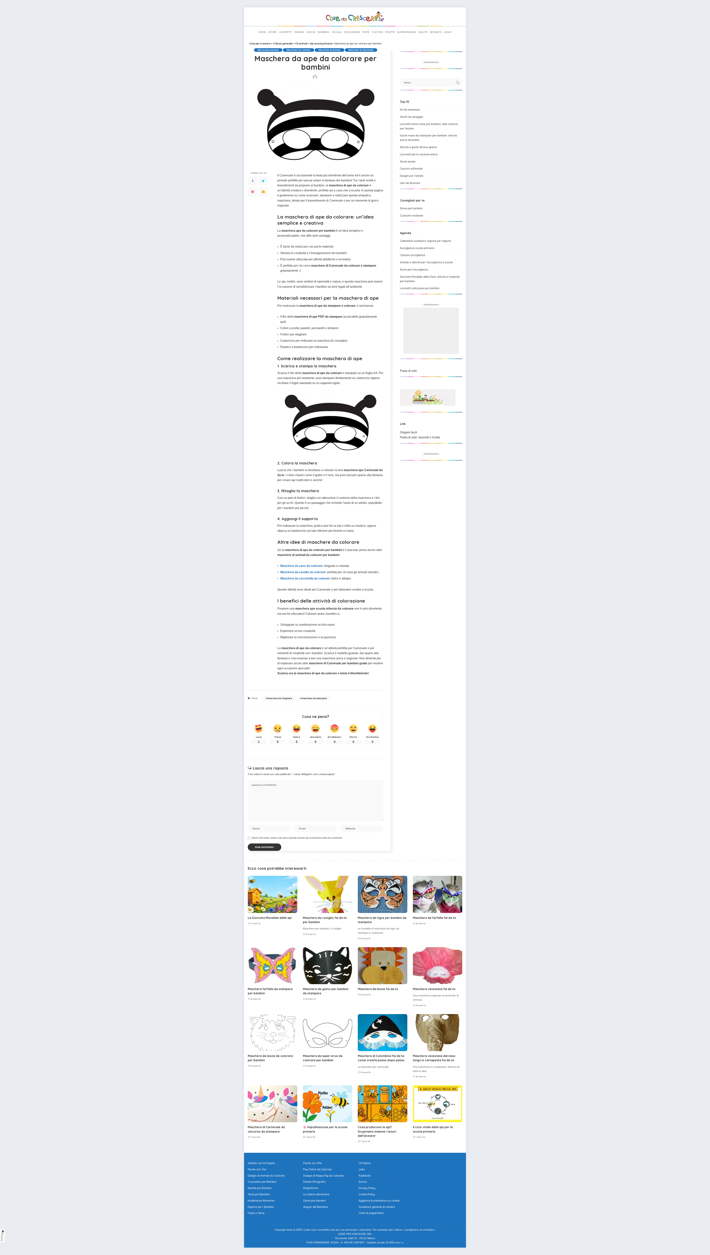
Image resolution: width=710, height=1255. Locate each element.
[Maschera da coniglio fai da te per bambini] (327, 894)
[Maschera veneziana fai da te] (437, 965)
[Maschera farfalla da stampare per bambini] (272, 965)
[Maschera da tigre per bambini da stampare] (382, 894)
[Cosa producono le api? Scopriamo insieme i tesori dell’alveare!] (382, 1103)
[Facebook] (252, 181)
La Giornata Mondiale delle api (270, 918)
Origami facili (408, 432)
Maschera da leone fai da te (378, 989)
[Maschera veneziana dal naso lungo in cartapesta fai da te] (437, 1032)
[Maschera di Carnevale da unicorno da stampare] (272, 1103)
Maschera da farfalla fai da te (434, 918)
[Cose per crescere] (355, 16)
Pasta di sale (408, 370)
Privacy (2, 1237)
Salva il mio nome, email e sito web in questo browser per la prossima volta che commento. (297, 838)
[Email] (263, 191)
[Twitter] (263, 181)
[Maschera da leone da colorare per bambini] (272, 1032)
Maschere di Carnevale (361, 50)
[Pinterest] (252, 191)
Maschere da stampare (314, 698)
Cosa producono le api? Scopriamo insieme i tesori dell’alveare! (377, 1131)
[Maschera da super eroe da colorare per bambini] (327, 1032)
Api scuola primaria (268, 50)
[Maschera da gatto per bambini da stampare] (327, 965)
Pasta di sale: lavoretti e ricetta (420, 437)
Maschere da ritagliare (279, 698)
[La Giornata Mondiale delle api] (272, 894)
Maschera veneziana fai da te (434, 989)
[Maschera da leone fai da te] (382, 965)
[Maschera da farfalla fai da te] (437, 894)
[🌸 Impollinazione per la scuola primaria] (327, 1103)
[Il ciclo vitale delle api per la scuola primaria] (437, 1103)
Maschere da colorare (298, 50)
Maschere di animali (329, 50)
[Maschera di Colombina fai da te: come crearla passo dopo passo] (382, 1032)
